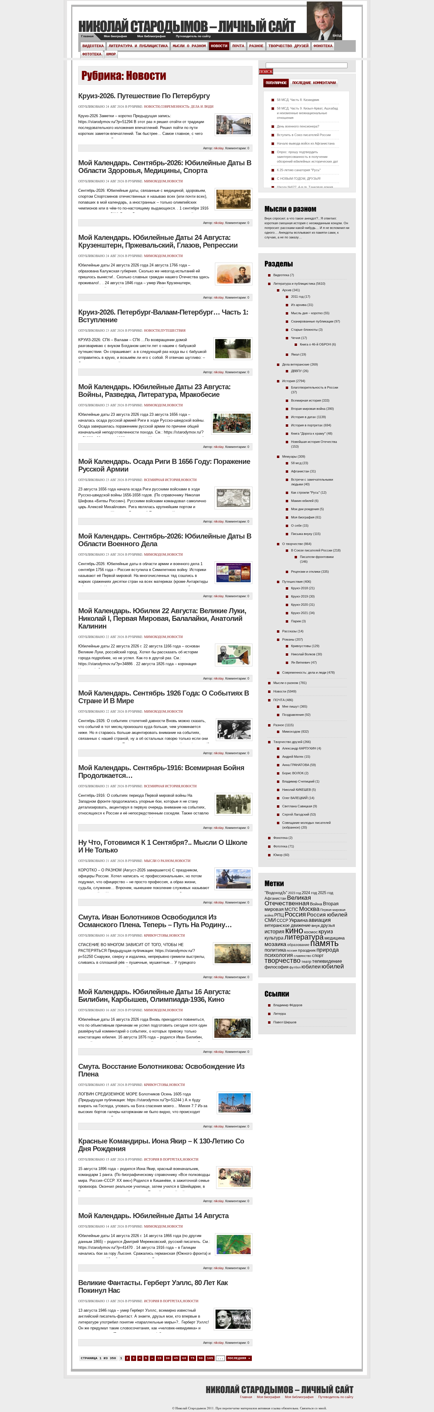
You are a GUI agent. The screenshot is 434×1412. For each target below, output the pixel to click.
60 (184, 1358)
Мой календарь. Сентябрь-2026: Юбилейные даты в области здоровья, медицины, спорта (164, 166)
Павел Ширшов (284, 1022)
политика (275, 950)
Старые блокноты (304, 329)
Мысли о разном (189, 46)
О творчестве (292, 544)
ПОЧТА (238, 46)
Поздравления (293, 714)
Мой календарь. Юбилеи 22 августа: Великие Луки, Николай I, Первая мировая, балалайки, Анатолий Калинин (162, 618)
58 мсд (296, 463)
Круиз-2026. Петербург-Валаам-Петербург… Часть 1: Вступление (163, 316)
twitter (324, 23)
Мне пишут (290, 706)
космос (311, 932)
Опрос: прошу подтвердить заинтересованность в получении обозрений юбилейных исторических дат (307, 156)
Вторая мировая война (308, 408)
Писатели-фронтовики (317, 557)
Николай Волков (303, 654)
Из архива (298, 305)
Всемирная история (162, 479)
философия (276, 966)
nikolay (218, 148)
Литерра (279, 1013)
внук (315, 925)
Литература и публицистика (138, 46)
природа (327, 949)
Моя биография (115, 36)
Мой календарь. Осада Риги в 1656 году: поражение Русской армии (164, 465)
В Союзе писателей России (311, 550)
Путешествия (173, 330)
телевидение (327, 961)
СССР (282, 920)
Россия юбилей (327, 915)
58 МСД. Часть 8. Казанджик (298, 100)
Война (316, 904)
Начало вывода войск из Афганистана (306, 143)
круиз (326, 931)
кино (294, 930)
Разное (256, 46)
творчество (283, 960)
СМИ (270, 920)
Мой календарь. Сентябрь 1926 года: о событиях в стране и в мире (163, 697)
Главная (87, 36)
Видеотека (93, 46)
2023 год (294, 893)
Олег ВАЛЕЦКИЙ (295, 798)
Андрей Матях (293, 756)
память (324, 943)
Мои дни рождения (305, 509)
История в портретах (163, 1159)
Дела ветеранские (295, 364)
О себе (296, 525)
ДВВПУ (296, 371)
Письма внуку (301, 534)
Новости (219, 46)
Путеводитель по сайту (193, 36)
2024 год (309, 893)
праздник (307, 950)
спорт (318, 955)
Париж (296, 621)
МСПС (291, 909)
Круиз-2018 (299, 588)
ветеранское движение (288, 925)
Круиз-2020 (299, 604)
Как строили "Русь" (305, 492)
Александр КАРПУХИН (299, 748)
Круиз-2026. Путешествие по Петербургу (144, 96)
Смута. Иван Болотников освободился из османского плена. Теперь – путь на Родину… (155, 921)
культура (274, 937)
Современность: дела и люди (187, 106)
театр (306, 961)
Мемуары (289, 456)
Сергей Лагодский (295, 814)
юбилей (333, 966)
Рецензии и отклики (305, 571)
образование (298, 945)
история (274, 931)
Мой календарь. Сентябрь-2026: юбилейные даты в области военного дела (164, 540)
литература (304, 937)
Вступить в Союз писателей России (304, 135)
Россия (295, 914)
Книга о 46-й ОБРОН (315, 344)
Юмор (111, 54)
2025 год (325, 893)
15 (159, 1358)
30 (168, 1358)
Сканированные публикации (312, 321)
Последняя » (239, 1358)
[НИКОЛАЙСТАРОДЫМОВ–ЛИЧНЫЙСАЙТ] (186, 26)
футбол (295, 967)
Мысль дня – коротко (307, 313)
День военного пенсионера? (298, 126)
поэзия (292, 950)
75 (192, 1358)
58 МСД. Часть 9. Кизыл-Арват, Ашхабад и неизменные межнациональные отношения (307, 113)
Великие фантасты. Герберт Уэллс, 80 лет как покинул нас (153, 1286)
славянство (302, 956)
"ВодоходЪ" (276, 893)
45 (176, 1358)
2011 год (297, 296)
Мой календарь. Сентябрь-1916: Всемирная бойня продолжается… (161, 771)
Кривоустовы (156, 935)
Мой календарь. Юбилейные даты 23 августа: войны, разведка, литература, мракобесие (154, 390)
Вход (337, 35)
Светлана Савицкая (297, 806)
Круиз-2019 (299, 596)
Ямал (295, 354)
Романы (288, 639)
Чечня (295, 338)
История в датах (303, 417)
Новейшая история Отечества (314, 442)
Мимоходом (155, 181)
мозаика (275, 944)
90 (201, 1358)
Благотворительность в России (314, 387)
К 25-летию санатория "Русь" (299, 170)
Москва (309, 909)
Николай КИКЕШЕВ (296, 789)
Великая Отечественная (288, 900)
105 (210, 1358)
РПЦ (279, 914)
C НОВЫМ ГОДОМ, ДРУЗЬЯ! (299, 178)
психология (279, 955)
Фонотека (323, 46)
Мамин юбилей (302, 501)
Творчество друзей (288, 46)
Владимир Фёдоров (287, 1005)
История (288, 381)
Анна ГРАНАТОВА (295, 765)
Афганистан (300, 471)
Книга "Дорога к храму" (308, 433)
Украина (298, 920)
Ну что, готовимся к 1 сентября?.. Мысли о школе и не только (162, 846)
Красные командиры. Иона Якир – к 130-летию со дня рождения (161, 1145)
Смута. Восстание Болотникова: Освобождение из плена (161, 1070)
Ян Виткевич (300, 662)
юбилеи (311, 966)
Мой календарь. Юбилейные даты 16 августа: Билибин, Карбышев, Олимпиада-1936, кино (154, 995)
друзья (328, 925)
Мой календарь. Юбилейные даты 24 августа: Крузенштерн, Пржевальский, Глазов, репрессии (158, 241)
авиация (320, 920)
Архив (286, 290)
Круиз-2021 (299, 613)
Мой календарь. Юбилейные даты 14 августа (153, 1216)
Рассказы (289, 631)
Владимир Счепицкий (298, 781)
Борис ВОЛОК (293, 773)
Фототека (91, 54)
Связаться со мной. (313, 1408)
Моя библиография (151, 36)
